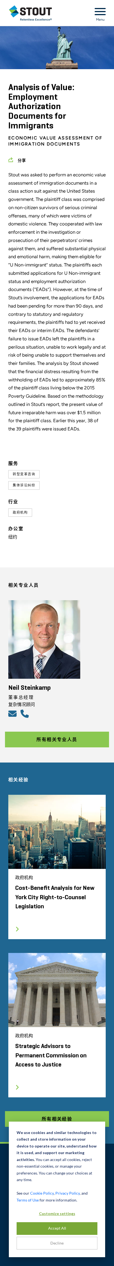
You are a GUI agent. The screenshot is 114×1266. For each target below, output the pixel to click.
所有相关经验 (57, 1119)
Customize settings (57, 1213)
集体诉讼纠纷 (24, 485)
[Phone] (25, 713)
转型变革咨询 (24, 474)
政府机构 (20, 513)
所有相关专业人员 (57, 739)
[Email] (13, 713)
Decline (57, 1243)
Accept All (57, 1228)
